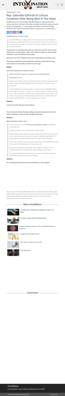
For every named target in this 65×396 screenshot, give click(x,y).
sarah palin (47, 196)
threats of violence (20, 198)
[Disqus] (32, 316)
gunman (28, 194)
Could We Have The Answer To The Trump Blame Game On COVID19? (37, 227)
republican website (27, 196)
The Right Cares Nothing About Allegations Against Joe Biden (37, 211)
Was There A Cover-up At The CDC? (31, 242)
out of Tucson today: (21, 36)
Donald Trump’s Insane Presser (30, 234)
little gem (43, 194)
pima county (54, 194)
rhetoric (35, 196)
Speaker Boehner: (29, 70)
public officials (16, 196)
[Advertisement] (32, 177)
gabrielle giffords (11, 194)
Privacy (52, 394)
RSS (56, 394)
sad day (41, 196)
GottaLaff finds (11, 105)
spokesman (10, 198)
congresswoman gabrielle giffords (20, 191)
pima (48, 194)
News (18, 12)
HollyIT (27, 394)
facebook (45, 191)
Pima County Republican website (37, 124)
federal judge (53, 191)
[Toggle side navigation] (3, 4)
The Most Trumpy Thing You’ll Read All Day (33, 218)
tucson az (29, 198)
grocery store (21, 194)
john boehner (36, 194)
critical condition (37, 191)
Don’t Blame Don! (25, 250)
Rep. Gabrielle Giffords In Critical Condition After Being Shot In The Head (31, 17)
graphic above (22, 121)
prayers (8, 196)
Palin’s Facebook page (34, 63)
